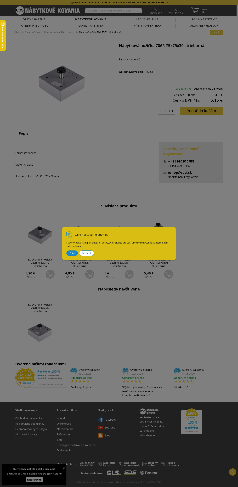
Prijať (72, 253)
